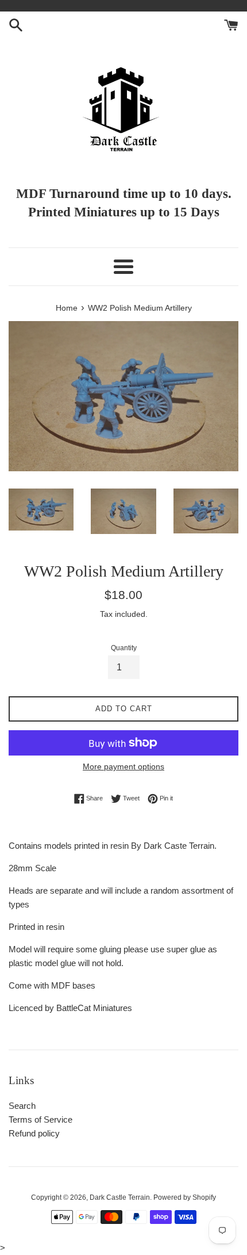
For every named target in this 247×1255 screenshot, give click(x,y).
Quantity (124, 648)
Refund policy (34, 1133)
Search (22, 1106)
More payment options (123, 766)
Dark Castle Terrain (120, 1197)
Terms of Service (40, 1119)
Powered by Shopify (184, 1197)
